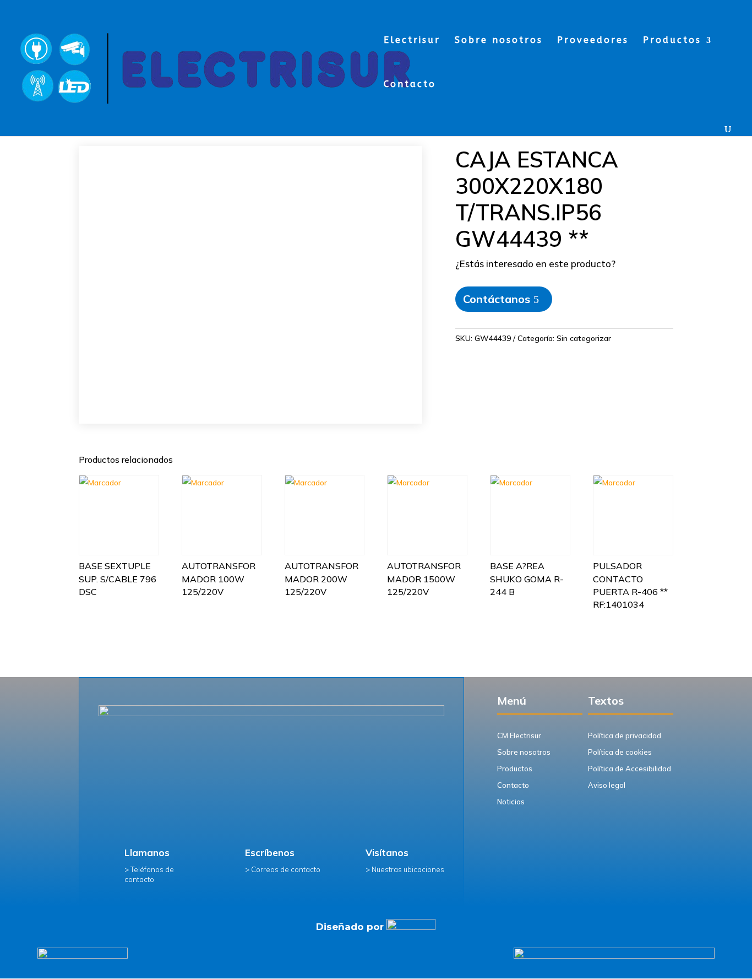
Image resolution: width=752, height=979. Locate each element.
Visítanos (387, 852)
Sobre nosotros (499, 40)
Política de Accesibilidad (629, 768)
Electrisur (412, 40)
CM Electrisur (519, 735)
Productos (672, 40)
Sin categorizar (584, 338)
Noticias (511, 801)
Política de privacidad (624, 735)
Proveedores (593, 40)
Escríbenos (270, 852)
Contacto (410, 84)
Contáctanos (496, 299)
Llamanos (147, 852)
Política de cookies (620, 752)
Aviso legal (606, 785)
